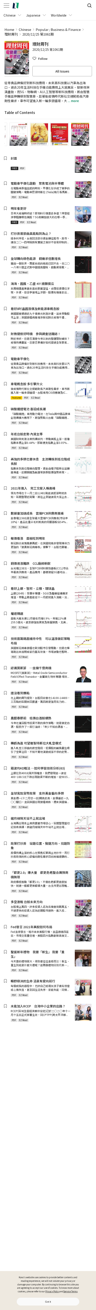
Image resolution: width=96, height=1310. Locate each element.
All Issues (62, 71)
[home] (15, 5)
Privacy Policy (52, 1291)
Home (9, 29)
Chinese (25, 29)
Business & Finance (66, 29)
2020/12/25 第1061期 (38, 34)
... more (73, 100)
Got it (48, 1301)
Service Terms (70, 1291)
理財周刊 (11, 34)
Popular (42, 29)
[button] (40, 58)
